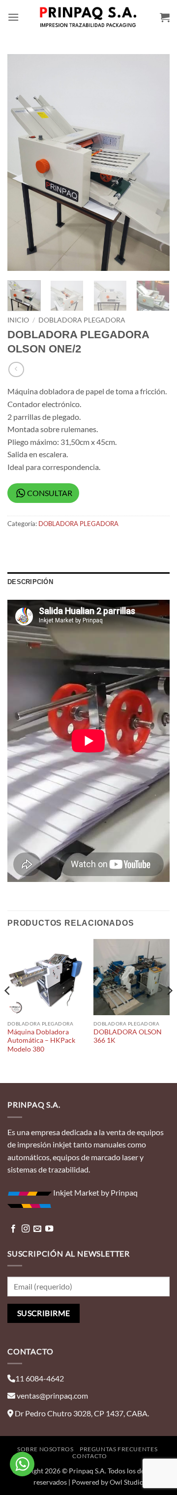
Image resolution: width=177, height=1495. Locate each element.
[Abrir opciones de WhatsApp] (22, 1464)
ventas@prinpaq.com (52, 1395)
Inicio (18, 320)
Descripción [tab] (30, 582)
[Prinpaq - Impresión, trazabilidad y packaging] (88, 17)
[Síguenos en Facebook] (13, 1229)
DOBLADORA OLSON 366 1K (127, 1036)
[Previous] (23, 162)
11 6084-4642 (39, 1378)
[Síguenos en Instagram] (26, 1229)
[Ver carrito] (165, 17)
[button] (13, 17)
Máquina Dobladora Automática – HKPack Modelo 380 (41, 1040)
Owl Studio (127, 1482)
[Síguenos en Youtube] (49, 1229)
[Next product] (16, 369)
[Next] (154, 162)
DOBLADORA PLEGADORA (81, 320)
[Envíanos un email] (37, 1229)
